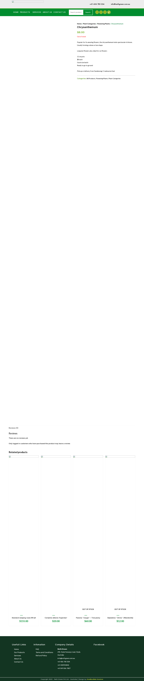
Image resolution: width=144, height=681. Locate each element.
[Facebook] (97, 12)
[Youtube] (105, 12)
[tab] (13, 428)
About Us (47, 12)
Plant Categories (89, 24)
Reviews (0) (13, 428)
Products (25, 12)
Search (87, 12)
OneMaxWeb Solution (95, 679)
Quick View (24, 612)
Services (37, 12)
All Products (91, 78)
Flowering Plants (103, 24)
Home (16, 12)
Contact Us (59, 12)
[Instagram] (101, 12)
